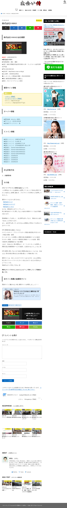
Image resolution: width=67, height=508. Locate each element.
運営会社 (45, 10)
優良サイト (21, 10)
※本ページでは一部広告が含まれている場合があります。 (54, 25)
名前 (3, 361)
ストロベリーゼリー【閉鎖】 (13, 98)
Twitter (22, 472)
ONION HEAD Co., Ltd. (56, 197)
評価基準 (34, 10)
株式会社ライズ (8, 202)
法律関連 (50, 10)
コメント (5, 344)
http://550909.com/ (52, 174)
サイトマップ (6, 505)
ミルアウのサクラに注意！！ (56, 191)
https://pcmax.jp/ (51, 109)
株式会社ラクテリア (9, 204)
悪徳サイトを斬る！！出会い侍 (24, 505)
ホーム (16, 10)
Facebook (28, 472)
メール (3, 367)
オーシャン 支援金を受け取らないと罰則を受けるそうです (53, 221)
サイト (3, 373)
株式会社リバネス (8, 206)
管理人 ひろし (13, 458)
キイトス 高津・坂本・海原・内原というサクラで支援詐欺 (53, 205)
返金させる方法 (28, 10)
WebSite (15, 472)
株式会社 (6, 305)
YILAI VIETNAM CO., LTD (56, 213)
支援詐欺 (12, 305)
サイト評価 (40, 10)
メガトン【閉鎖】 (10, 96)
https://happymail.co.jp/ (53, 143)
